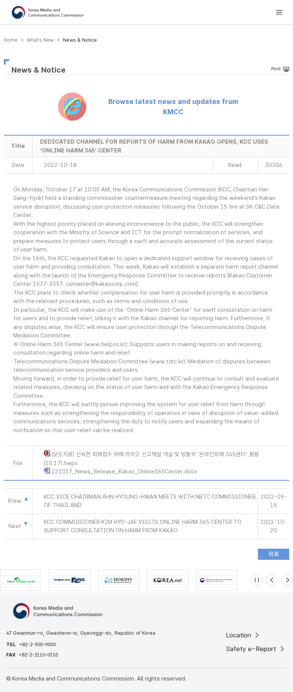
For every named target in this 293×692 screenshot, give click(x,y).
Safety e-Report (252, 649)
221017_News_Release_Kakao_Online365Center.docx (124, 471)
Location (239, 635)
